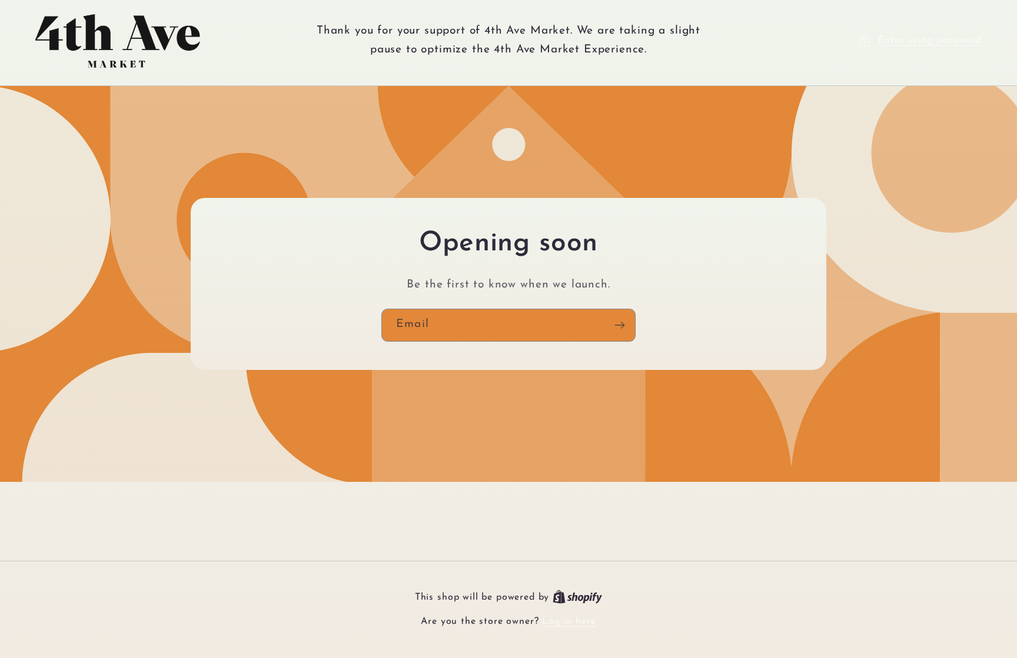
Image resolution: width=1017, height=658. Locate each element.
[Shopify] (577, 597)
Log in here (569, 621)
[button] (920, 40)
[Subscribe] (619, 325)
